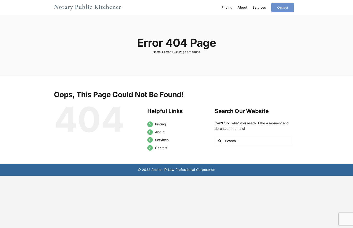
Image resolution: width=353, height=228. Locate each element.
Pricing (160, 124)
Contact (161, 148)
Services (162, 140)
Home (157, 51)
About (159, 132)
